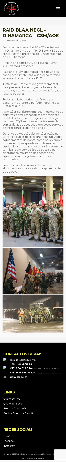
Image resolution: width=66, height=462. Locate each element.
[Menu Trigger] (58, 8)
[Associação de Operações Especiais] (11, 15)
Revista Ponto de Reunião (19, 413)
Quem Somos (11, 398)
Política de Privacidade (51, 454)
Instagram (9, 445)
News (6, 436)
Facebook (9, 440)
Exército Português (14, 408)
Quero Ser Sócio (13, 403)
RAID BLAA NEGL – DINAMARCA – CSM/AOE (31, 32)
